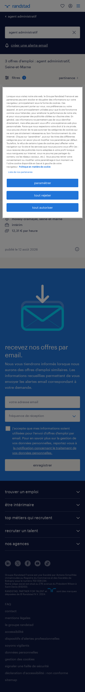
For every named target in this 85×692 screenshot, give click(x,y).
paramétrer (42, 183)
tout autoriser (42, 207)
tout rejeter (42, 195)
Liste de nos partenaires (20, 172)
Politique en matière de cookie (34, 166)
